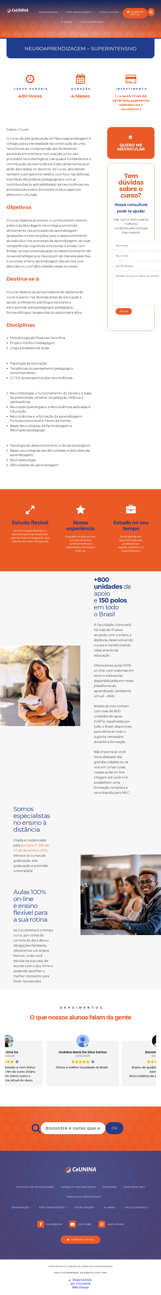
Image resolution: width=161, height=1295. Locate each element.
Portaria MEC (134, 1186)
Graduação (48, 12)
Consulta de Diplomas (78, 1186)
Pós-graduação (78, 12)
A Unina (67, 21)
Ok (114, 1128)
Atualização (109, 12)
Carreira (109, 1186)
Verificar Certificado (84, 1196)
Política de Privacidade (35, 1186)
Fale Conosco (92, 21)
